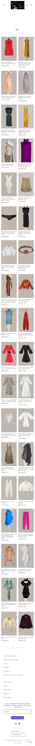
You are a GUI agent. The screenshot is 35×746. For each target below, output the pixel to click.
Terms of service (18, 742)
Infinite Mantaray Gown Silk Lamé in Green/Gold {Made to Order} (8, 605)
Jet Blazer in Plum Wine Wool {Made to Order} (25, 638)
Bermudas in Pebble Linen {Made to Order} (25, 198)
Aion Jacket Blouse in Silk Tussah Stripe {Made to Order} (9, 434)
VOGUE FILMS (7, 689)
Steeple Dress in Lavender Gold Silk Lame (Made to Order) (25, 97)
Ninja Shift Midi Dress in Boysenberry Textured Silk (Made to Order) (25, 165)
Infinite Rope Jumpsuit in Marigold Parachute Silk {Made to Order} (24, 131)
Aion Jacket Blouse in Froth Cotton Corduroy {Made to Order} (8, 267)
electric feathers (11, 740)
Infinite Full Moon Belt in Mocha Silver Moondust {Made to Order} (24, 267)
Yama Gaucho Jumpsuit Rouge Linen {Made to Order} (8, 368)
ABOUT (5, 663)
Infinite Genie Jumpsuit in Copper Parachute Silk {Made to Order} (25, 335)
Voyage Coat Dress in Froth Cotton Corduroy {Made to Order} (25, 401)
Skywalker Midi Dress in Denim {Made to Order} (8, 334)
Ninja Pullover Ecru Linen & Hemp (8, 638)
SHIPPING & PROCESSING (11, 659)
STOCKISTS (6, 671)
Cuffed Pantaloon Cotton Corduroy (7, 502)
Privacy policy (28, 740)
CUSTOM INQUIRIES (9, 656)
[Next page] (27, 648)
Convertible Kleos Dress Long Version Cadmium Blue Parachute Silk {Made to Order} (8, 536)
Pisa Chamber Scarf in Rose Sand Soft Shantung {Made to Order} (8, 571)
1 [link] (8, 647)
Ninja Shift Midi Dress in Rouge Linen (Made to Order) (8, 63)
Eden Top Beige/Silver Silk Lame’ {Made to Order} (7, 165)
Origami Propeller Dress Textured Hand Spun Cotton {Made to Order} (8, 199)
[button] (3, 5)
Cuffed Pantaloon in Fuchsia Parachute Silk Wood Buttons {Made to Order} (25, 535)
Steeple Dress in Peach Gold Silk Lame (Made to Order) (8, 97)
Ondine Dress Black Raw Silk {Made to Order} (25, 604)
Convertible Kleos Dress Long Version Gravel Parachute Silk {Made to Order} (25, 469)
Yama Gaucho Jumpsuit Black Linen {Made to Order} (26, 368)
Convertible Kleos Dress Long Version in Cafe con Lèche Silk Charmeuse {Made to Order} (9, 301)
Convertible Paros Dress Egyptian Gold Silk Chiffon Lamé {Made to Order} (24, 64)
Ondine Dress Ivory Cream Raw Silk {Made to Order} (25, 570)
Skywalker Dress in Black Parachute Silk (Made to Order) (24, 233)
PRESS (5, 686)
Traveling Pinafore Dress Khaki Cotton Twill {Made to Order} (8, 469)
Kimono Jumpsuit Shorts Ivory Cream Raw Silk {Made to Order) (25, 435)
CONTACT (6, 667)
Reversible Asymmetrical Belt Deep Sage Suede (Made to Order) (8, 233)
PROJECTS (6, 693)
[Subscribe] (30, 712)
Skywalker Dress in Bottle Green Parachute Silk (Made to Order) (8, 131)
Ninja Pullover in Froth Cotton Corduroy (25, 502)
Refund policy (20, 740)
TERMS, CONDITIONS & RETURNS (13, 675)
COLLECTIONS (7, 682)
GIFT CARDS (7, 697)
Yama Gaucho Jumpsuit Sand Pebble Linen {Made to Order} (8, 400)
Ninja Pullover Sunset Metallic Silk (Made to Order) (25, 300)
